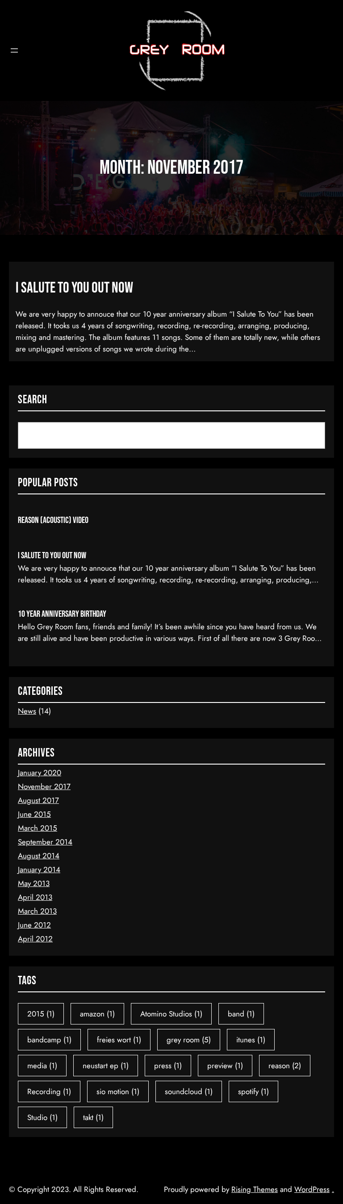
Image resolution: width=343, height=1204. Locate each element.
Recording (49, 1091)
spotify (253, 1091)
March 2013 (37, 911)
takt (93, 1117)
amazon (97, 1013)
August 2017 (38, 800)
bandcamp (49, 1039)
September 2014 (45, 841)
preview (225, 1065)
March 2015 (37, 828)
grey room (189, 1039)
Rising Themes (254, 1189)
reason (284, 1065)
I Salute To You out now (74, 288)
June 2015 (34, 814)
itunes (250, 1039)
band (241, 1013)
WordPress (312, 1189)
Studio (42, 1117)
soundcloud (189, 1091)
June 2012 (34, 925)
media (42, 1065)
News (27, 711)
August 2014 (38, 855)
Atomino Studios (171, 1013)
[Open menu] (14, 50)
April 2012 (35, 938)
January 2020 (39, 772)
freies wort (119, 1039)
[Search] (306, 435)
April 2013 (35, 897)
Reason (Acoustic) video (53, 520)
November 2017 (44, 786)
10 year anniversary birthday (62, 614)
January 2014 (39, 869)
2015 (40, 1013)
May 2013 (34, 883)
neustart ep (106, 1065)
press (168, 1065)
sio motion (117, 1091)
